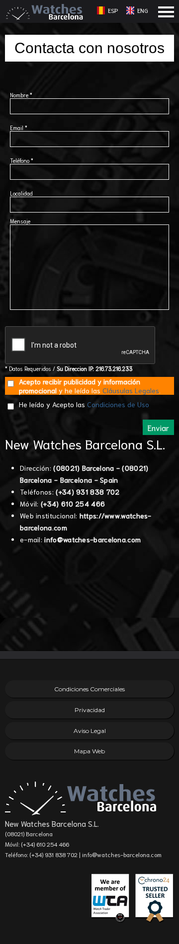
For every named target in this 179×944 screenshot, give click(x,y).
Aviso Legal (90, 730)
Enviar (158, 427)
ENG (142, 10)
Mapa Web (89, 751)
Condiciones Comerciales (89, 689)
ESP (113, 10)
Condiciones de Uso (118, 404)
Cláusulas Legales (130, 390)
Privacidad (90, 710)
